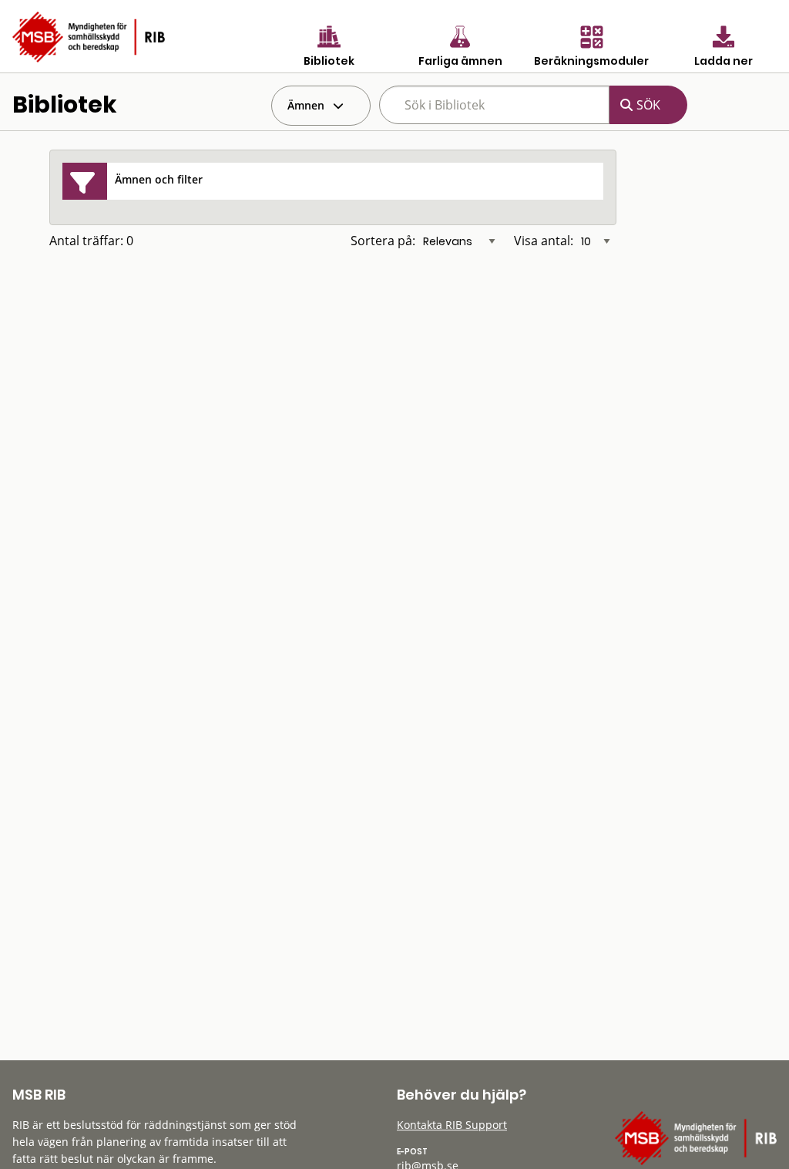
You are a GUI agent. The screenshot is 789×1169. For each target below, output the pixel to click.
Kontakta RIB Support (452, 1124)
